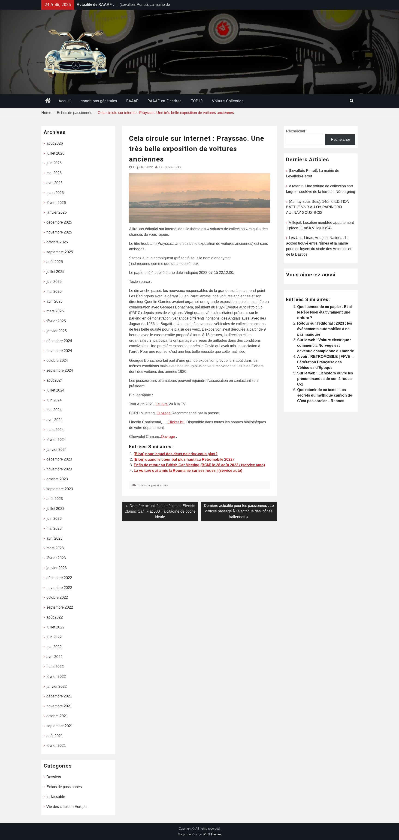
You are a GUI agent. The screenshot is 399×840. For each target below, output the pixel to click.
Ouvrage (164, 413)
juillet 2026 (55, 153)
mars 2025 (55, 311)
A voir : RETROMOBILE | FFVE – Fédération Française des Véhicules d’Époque (325, 362)
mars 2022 (55, 667)
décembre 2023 (59, 459)
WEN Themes (212, 834)
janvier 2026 (56, 212)
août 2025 (54, 262)
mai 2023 (54, 528)
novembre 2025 (59, 232)
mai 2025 (54, 291)
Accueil (65, 101)
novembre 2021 (59, 706)
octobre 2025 (57, 242)
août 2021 (54, 736)
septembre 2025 (59, 252)
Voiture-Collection (228, 101)
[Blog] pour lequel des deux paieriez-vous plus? (176, 454)
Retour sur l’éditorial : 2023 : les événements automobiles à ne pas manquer (324, 328)
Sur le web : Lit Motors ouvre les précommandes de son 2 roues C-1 (325, 378)
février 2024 (56, 440)
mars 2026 (55, 193)
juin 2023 (54, 518)
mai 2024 (54, 410)
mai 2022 (54, 647)
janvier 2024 (56, 449)
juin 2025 (54, 282)
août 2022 (54, 617)
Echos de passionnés (152, 485)
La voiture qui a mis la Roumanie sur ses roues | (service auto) (188, 470)
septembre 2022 (59, 607)
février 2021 (56, 745)
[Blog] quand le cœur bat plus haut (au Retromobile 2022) (184, 459)
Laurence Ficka (170, 167)
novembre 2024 (59, 351)
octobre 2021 (57, 716)
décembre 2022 (59, 578)
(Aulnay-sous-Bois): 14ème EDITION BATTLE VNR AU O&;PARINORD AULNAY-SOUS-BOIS (317, 207)
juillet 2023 (55, 509)
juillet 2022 (55, 627)
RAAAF (132, 101)
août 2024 (54, 380)
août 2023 (54, 499)
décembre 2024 (59, 341)
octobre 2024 (57, 360)
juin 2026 (54, 163)
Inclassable (55, 797)
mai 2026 (54, 173)
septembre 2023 (59, 489)
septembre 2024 (59, 370)
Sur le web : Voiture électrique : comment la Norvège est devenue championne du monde (325, 345)
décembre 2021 (59, 696)
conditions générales (99, 101)
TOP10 (197, 101)
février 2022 (56, 677)
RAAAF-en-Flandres (164, 101)
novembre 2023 (59, 469)
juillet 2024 (55, 390)
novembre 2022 (59, 588)
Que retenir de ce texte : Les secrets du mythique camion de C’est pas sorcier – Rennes (324, 395)
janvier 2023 (56, 568)
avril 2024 (54, 420)
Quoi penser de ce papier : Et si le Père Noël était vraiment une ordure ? (324, 312)
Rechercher (295, 131)
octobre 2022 (57, 597)
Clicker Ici (175, 422)
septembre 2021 (59, 726)
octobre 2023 (57, 479)
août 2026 (54, 143)
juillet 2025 (55, 272)
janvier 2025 (56, 331)
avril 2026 (54, 183)
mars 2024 (55, 430)
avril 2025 (54, 301)
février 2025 (56, 321)
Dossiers (53, 777)
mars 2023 (55, 548)
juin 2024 (54, 400)
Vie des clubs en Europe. (67, 807)
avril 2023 (54, 538)
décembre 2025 (59, 222)
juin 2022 (54, 637)
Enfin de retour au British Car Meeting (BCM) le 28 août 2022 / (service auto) (199, 465)
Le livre (162, 404)
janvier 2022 (56, 686)
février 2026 (56, 203)
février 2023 (56, 558)
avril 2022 (54, 657)
